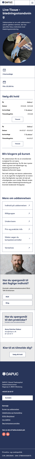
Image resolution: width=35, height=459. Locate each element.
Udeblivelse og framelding (12, 413)
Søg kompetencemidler (11, 423)
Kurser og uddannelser (10, 409)
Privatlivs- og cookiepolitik (12, 452)
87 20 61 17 (9, 334)
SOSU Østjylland (8, 416)
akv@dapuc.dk (10, 332)
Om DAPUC (6, 420)
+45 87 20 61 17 (7, 392)
